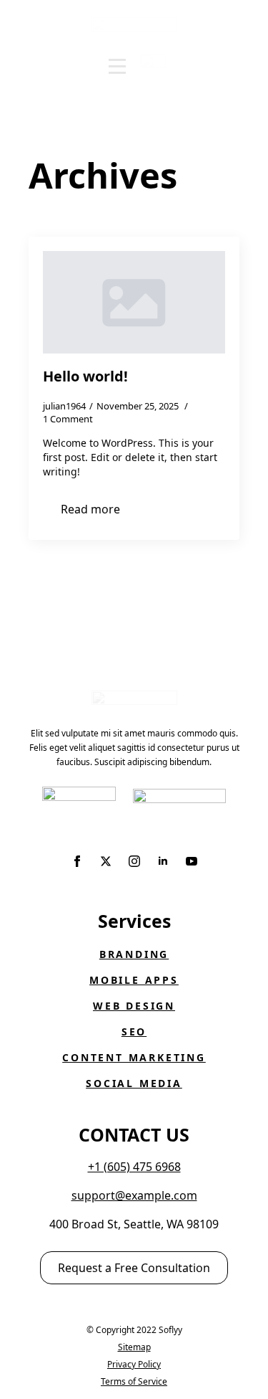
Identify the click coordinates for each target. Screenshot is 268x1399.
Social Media (134, 1083)
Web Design (134, 1006)
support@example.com (134, 1195)
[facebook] (77, 861)
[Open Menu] (117, 66)
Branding (134, 954)
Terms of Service (134, 1381)
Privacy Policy (134, 1364)
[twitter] (105, 861)
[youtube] (191, 861)
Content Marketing (134, 1057)
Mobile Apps (134, 980)
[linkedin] (163, 861)
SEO (134, 1031)
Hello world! (85, 376)
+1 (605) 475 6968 (134, 1166)
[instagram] (134, 861)
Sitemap (134, 1347)
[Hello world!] (134, 302)
